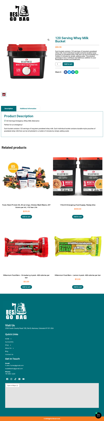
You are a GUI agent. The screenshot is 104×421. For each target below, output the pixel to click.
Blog (6, 351)
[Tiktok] (15, 379)
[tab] (8, 108)
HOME (7, 339)
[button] (48, 40)
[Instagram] (11, 379)
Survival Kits (9, 342)
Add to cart (68, 64)
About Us (8, 348)
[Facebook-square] (7, 379)
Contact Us (9, 354)
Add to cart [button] (26, 217)
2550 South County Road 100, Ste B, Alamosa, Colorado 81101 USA (29, 328)
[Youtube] (23, 379)
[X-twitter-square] (19, 379)
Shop (7, 345)
